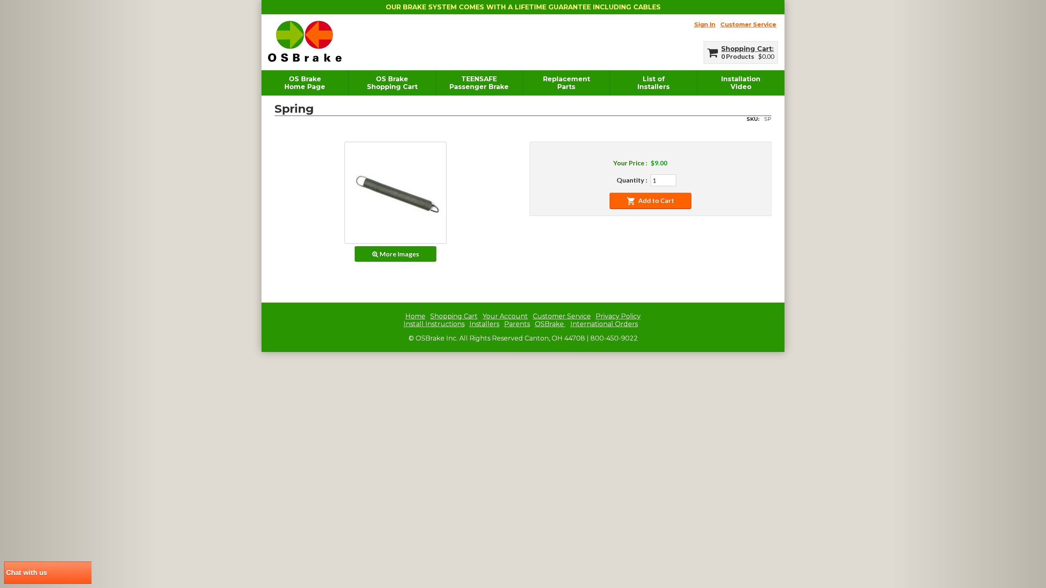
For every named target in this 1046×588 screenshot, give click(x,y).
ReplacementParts (566, 83)
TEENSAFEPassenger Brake (479, 83)
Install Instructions (434, 324)
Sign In (704, 24)
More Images (398, 254)
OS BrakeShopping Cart (392, 83)
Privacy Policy (618, 316)
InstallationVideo (740, 83)
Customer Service (748, 24)
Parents (517, 324)
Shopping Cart (746, 49)
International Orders (604, 324)
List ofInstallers (653, 83)
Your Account (505, 316)
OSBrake (550, 324)
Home (415, 316)
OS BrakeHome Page (304, 83)
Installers (484, 324)
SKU (752, 119)
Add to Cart (656, 200)
